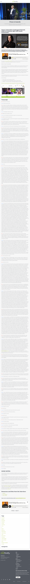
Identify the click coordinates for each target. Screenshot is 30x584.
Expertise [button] (17, 568)
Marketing (2, 519)
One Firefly (2, 517)
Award (2, 541)
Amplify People (3, 531)
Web (16, 562)
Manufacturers (18, 565)
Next (17, 510)
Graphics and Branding (19, 560)
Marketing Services (18, 559)
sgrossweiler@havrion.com (21, 498)
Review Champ (3, 535)
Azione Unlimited (3, 539)
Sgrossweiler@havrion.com (5, 350)
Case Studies (17, 563)
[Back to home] (15, 1)
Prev (13, 510)
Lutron (2, 534)
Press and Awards (18, 556)
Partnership (2, 521)
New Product (3, 520)
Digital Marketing (18, 561)
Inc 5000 (2, 523)
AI (1, 527)
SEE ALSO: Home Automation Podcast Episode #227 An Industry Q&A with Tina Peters (13, 83)
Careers (17, 557)
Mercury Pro (9, 488)
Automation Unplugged (4, 542)
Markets (17, 558)
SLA (28, 581)
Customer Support (3, 538)
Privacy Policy (18, 581)
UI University (3, 524)
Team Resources (24, 581)
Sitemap (14, 581)
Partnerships (3, 537)
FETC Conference (5, 494)
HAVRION (4, 493)
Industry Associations (18, 566)
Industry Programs (18, 564)
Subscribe (18, 577)
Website (2, 528)
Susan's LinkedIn (5, 495)
